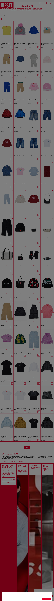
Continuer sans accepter (7, 598)
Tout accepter (46, 598)
